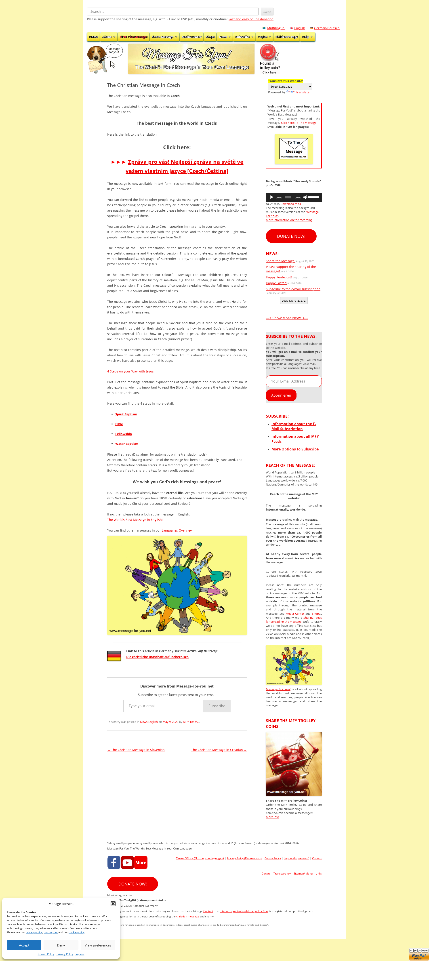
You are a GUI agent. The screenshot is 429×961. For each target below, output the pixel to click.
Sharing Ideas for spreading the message (294, 620)
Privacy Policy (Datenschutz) (244, 858)
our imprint (51, 932)
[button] (113, 903)
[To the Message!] (294, 683)
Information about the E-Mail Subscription (293, 426)
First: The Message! (133, 37)
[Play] (271, 197)
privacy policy (34, 932)
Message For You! (278, 689)
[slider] (314, 197)
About (107, 37)
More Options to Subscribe (295, 449)
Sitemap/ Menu (303, 873)
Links (318, 873)
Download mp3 (290, 204)
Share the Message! (280, 261)
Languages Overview (177, 530)
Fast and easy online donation (251, 19)
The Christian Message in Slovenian (136, 750)
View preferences (98, 945)
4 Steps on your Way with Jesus (130, 371)
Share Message (162, 37)
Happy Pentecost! (279, 277)
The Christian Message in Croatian (219, 750)
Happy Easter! (276, 283)
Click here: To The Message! (299, 123)
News (223, 37)
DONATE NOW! (291, 236)
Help (305, 37)
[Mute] (305, 197)
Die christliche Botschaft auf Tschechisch (157, 657)
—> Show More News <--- (287, 317)
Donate (266, 873)
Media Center (192, 37)
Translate (302, 92)
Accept (24, 945)
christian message (187, 916)
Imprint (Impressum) (296, 858)
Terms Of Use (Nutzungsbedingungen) (200, 858)
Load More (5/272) (294, 301)
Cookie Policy (273, 858)
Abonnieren (281, 395)
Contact (317, 858)
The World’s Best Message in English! (135, 519)
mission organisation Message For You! (244, 911)
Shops (210, 37)
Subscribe (243, 37)
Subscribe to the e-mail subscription (293, 289)
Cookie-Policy (46, 954)
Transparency (282, 873)
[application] (294, 197)
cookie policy (76, 932)
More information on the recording (289, 220)
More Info (272, 817)
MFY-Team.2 (191, 722)
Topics (262, 37)
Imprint (80, 954)
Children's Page (287, 37)
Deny (61, 945)
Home (93, 37)
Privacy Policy (65, 954)
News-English (149, 722)
